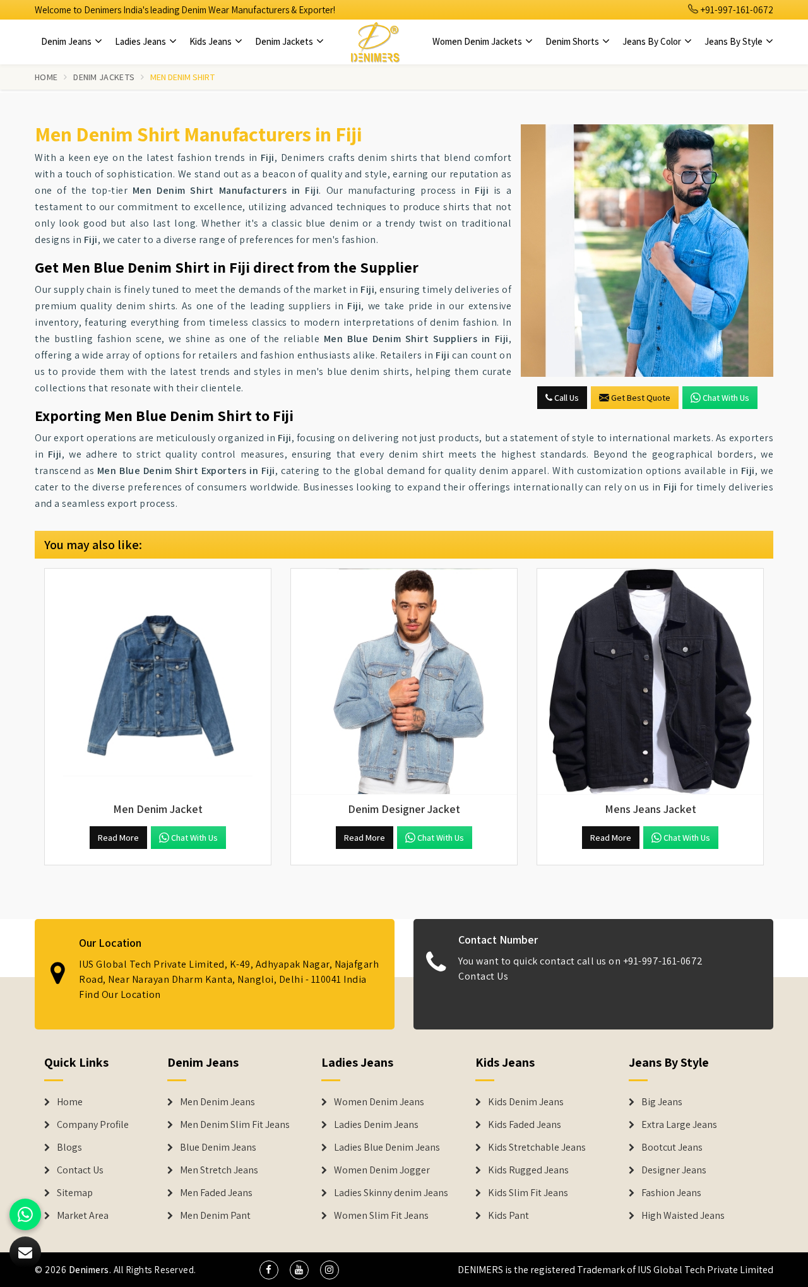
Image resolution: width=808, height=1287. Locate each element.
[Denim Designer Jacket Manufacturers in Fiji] (404, 682)
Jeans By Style (734, 41)
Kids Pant (508, 1216)
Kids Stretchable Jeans (537, 1147)
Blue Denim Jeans (218, 1147)
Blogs (69, 1147)
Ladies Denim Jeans (376, 1125)
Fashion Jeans (671, 1193)
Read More (118, 837)
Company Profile (93, 1125)
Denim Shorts (573, 41)
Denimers (89, 1270)
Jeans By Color (652, 41)
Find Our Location (120, 994)
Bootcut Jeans (672, 1147)
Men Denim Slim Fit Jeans (235, 1125)
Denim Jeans (67, 41)
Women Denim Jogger (382, 1170)
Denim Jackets (285, 41)
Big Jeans (661, 1102)
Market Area (83, 1216)
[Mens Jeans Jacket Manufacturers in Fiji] (650, 682)
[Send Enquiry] (647, 250)
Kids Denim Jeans (526, 1102)
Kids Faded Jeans (524, 1125)
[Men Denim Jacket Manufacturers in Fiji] (158, 682)
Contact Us (483, 976)
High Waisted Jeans (683, 1216)
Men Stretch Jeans (219, 1170)
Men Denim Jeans (217, 1102)
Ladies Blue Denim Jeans (387, 1147)
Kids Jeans (211, 41)
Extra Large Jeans (679, 1125)
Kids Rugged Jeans (528, 1170)
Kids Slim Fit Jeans (528, 1193)
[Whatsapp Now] (25, 1214)
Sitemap (75, 1193)
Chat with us (726, 397)
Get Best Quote (640, 397)
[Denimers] (375, 41)
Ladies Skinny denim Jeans (391, 1193)
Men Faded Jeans (216, 1193)
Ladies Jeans (141, 41)
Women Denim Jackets (478, 41)
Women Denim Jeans (379, 1102)
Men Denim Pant (215, 1216)
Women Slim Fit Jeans (381, 1216)
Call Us (565, 397)
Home (46, 77)
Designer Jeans (673, 1170)
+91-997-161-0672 (736, 10)
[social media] (268, 1269)
